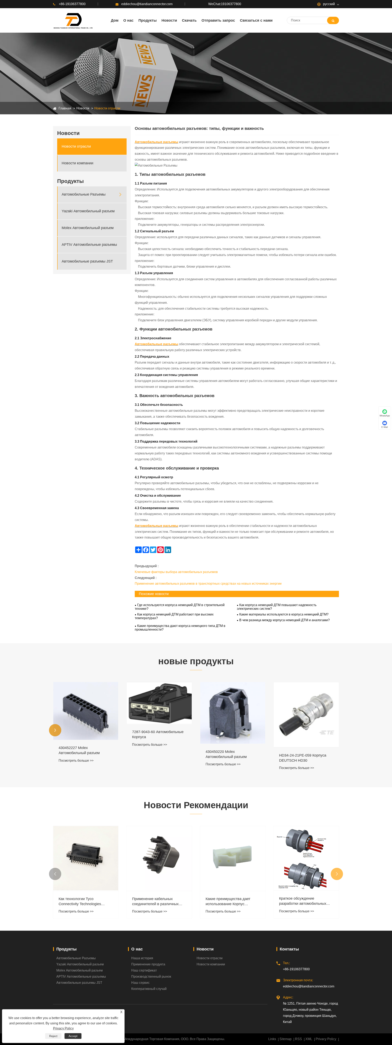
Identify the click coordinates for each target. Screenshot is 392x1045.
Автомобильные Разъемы (84, 194)
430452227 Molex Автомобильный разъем (79, 750)
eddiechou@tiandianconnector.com (147, 4)
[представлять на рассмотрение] (333, 20)
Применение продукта (148, 964)
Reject (53, 1036)
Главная (65, 108)
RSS (298, 1039)
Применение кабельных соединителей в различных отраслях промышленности (155, 902)
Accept (73, 1036)
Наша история (142, 958)
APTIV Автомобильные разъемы (89, 245)
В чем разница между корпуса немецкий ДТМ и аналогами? (284, 620)
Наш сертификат (144, 970)
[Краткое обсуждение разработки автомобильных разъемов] (306, 858)
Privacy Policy (326, 1039)
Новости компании (77, 163)
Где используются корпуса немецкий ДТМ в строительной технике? (180, 606)
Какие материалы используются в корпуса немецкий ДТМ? (284, 614)
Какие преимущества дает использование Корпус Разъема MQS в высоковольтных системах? (229, 902)
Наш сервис (140, 982)
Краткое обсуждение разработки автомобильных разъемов (302, 901)
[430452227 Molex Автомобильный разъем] (85, 711)
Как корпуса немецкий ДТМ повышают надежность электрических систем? (276, 606)
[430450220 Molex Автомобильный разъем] (232, 713)
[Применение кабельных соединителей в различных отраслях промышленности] (159, 858)
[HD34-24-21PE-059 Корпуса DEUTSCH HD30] (306, 714)
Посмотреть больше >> (76, 760)
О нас (137, 949)
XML (308, 1039)
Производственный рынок (151, 976)
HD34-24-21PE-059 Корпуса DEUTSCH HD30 (302, 757)
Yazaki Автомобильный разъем (88, 211)
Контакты (289, 949)
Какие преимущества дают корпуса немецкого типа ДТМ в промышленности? (180, 627)
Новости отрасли (107, 108)
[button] (55, 730)
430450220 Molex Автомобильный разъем (226, 754)
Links (272, 1039)
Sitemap (286, 1039)
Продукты (66, 949)
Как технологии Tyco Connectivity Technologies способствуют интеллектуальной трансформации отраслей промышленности (81, 902)
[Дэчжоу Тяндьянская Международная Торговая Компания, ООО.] (72, 20)
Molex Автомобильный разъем (88, 228)
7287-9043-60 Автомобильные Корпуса (158, 734)
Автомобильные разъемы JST (87, 261)
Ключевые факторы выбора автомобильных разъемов (176, 572)
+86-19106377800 (72, 4)
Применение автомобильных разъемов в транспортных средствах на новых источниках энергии (208, 583)
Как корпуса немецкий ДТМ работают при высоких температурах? (174, 616)
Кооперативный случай (149, 988)
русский (328, 4)
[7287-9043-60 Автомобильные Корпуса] (159, 703)
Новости (82, 108)
